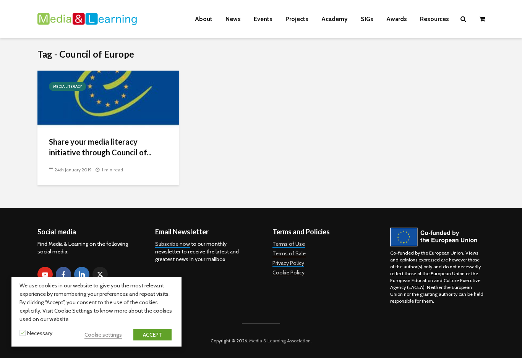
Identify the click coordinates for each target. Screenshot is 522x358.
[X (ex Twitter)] (100, 274)
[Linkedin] (81, 274)
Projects (296, 19)
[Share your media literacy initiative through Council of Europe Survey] (108, 98)
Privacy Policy (288, 263)
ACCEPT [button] (152, 334)
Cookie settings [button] (103, 334)
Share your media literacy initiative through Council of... (100, 146)
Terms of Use (288, 243)
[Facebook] (63, 274)
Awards (396, 19)
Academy (334, 19)
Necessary (39, 333)
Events (263, 19)
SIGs (367, 19)
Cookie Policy (288, 272)
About (203, 19)
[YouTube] (45, 274)
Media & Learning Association (280, 340)
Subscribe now (172, 243)
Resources (434, 19)
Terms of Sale (289, 253)
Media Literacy (67, 86)
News (233, 19)
